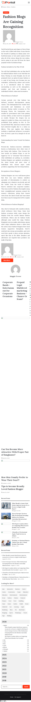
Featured (22, 598)
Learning (16, 606)
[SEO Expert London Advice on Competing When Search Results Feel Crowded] (6, 526)
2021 (4, 669)
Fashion (13, 7)
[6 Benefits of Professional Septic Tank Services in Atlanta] (6, 534)
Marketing (4, 609)
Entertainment (13, 595)
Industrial (4, 606)
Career (24, 589)
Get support (17, 697)
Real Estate (22, 609)
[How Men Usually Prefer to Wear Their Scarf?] (15, 468)
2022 (4, 665)
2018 (4, 680)
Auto (3, 589)
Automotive (10, 589)
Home (4, 7)
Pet (16, 609)
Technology (18, 612)
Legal (22, 606)
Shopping (4, 612)
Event (3, 598)
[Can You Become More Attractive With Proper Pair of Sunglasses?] (15, 382)
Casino (4, 592)
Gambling (21, 601)
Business (17, 589)
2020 (4, 673)
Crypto (19, 592)
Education (25, 592)
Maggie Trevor (19, 42)
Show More (6, 260)
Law (11, 606)
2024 (4, 658)
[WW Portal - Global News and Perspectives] (8, 2)
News (8, 7)
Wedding (9, 615)
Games (9, 604)
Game (3, 604)
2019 (4, 676)
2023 (4, 662)
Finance (4, 601)
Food (10, 601)
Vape (3, 615)
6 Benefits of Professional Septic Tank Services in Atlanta (19, 534)
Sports (11, 612)
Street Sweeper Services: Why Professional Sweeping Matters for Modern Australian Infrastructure (14, 563)
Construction (11, 592)
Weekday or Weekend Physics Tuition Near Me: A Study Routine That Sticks (21, 542)
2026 (4, 621)
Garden (15, 604)
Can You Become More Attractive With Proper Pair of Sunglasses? (15, 452)
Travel (25, 612)
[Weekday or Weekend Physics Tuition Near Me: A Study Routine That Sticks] (6, 543)
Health (21, 604)
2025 (4, 654)
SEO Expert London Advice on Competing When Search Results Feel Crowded (20, 525)
